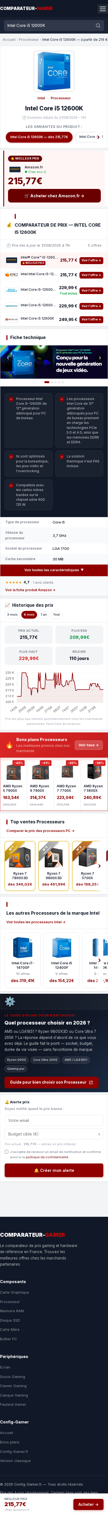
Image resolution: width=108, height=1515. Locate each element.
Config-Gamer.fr (14, 1451)
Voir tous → (89, 745)
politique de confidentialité (47, 1157)
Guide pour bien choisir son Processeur (48, 1082)
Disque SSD (10, 1320)
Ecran (5, 1367)
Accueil (9, 39)
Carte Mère (10, 1329)
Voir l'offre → (91, 260)
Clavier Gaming (13, 1386)
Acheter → (88, 1504)
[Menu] (102, 8)
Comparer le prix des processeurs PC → (40, 831)
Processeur (29, 39)
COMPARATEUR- (26, 8)
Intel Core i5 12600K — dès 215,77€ (39, 137)
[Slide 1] (46, 382)
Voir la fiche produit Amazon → (30, 590)
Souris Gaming (12, 1376)
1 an (44, 614)
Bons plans (9, 1442)
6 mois (29, 614)
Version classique (15, 1460)
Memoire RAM (12, 1311)
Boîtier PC (8, 1339)
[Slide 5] (63, 382)
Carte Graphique (14, 1292)
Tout (56, 614)
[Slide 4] (59, 382)
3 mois (12, 614)
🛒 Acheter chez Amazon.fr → (54, 195)
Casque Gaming (14, 1395)
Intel (41, 98)
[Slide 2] (52, 382)
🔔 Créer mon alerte (54, 1170)
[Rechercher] (98, 25)
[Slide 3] (55, 382)
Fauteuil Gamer (13, 1404)
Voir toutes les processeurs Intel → (36, 922)
